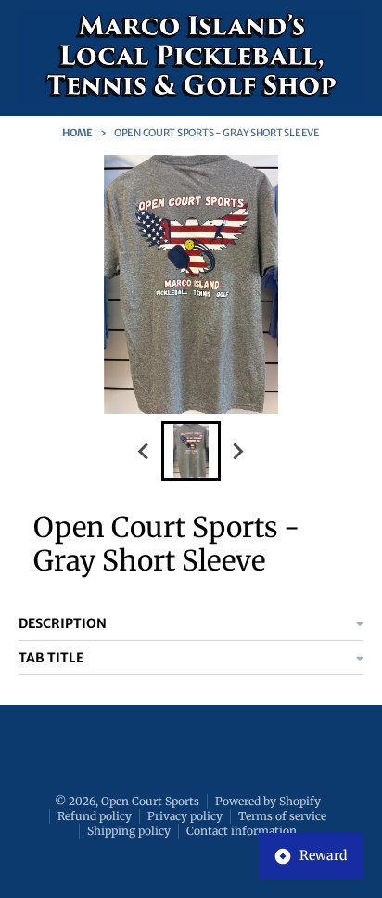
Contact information (241, 831)
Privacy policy (185, 816)
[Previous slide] (145, 450)
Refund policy (94, 816)
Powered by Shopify (268, 801)
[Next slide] (237, 450)
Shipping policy (129, 831)
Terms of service (282, 816)
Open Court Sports (150, 801)
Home (77, 132)
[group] (191, 451)
